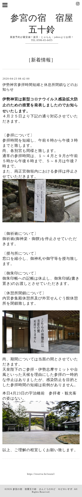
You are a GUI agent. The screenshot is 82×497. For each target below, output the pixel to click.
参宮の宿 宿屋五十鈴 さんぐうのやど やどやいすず (42, 489)
